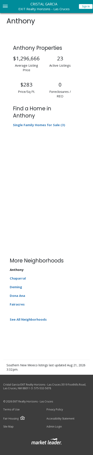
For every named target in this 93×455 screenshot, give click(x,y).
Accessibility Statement (60, 418)
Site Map (8, 426)
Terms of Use (11, 409)
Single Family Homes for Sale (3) (39, 125)
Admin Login (54, 426)
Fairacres (17, 304)
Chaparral (18, 278)
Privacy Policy (54, 409)
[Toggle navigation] (5, 6)
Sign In (86, 6)
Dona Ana (17, 295)
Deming (16, 287)
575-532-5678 (42, 388)
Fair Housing (11, 418)
